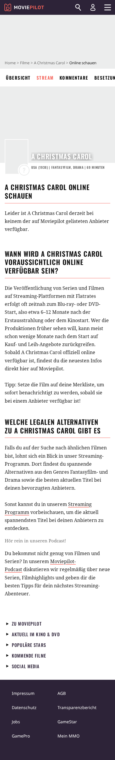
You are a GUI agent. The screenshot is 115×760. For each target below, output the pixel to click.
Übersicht (18, 77)
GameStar (67, 721)
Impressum (23, 693)
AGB (62, 693)
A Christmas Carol (49, 62)
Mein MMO (69, 736)
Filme (24, 62)
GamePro (21, 736)
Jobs (16, 721)
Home (10, 62)
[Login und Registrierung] (93, 7)
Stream (45, 77)
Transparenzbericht (77, 707)
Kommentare (74, 77)
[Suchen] (78, 7)
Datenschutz (24, 707)
